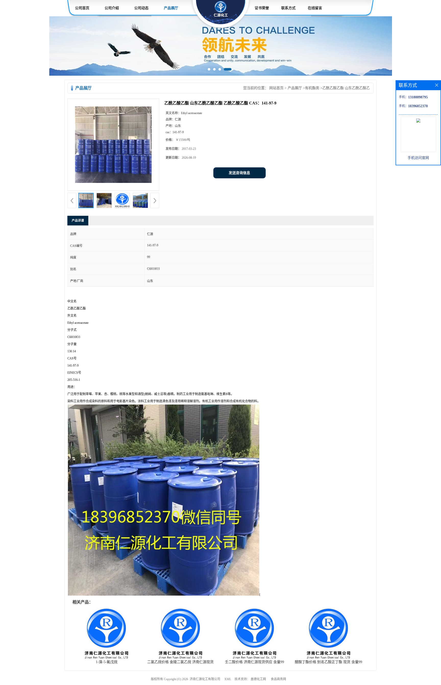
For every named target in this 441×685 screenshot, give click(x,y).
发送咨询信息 (239, 173)
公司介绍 (112, 8)
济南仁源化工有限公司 (205, 679)
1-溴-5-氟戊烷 (106, 662)
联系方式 (288, 8)
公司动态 (141, 8)
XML (227, 679)
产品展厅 (171, 8)
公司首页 (82, 8)
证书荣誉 (262, 8)
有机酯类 (312, 88)
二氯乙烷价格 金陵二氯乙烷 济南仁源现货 (180, 662)
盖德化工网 (258, 679)
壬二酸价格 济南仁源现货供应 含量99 (254, 662)
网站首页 (276, 88)
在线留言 (315, 8)
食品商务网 (278, 679)
